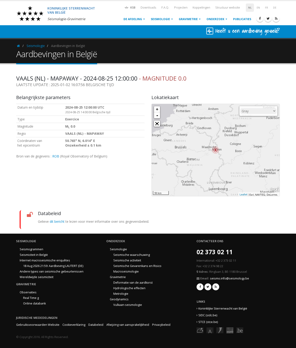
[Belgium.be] (239, 330)
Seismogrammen (31, 249)
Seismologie (160, 19)
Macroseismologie (126, 271)
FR (266, 7)
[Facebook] (259, 18)
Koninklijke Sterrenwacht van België (222, 308)
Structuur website (227, 7)
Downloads (148, 7)
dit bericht (57, 221)
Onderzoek (215, 19)
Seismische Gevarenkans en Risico (137, 266)
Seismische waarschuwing (131, 255)
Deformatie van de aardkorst (133, 283)
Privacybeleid (161, 325)
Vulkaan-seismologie (127, 305)
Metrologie (120, 294)
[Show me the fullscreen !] (157, 124)
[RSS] (276, 18)
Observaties (28, 292)
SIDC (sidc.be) (207, 315)
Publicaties (242, 19)
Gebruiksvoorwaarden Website (37, 325)
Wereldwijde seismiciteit (36, 277)
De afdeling (132, 19)
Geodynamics (119, 299)
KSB (133, 7)
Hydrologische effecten (129, 288)
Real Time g (31, 298)
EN (258, 7)
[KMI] (219, 330)
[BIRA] (210, 330)
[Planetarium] (200, 330)
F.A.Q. (165, 7)
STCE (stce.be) (208, 322)
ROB (55, 156)
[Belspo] (229, 330)
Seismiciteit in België (34, 255)
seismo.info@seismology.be (229, 278)
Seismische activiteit (127, 260)
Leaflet (243, 194)
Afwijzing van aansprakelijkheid (127, 325)
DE (274, 7)
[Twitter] (268, 18)
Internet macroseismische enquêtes (45, 260)
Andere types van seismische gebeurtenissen (51, 271)
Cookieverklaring (73, 325)
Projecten (181, 7)
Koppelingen (201, 7)
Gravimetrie (188, 19)
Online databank (34, 303)
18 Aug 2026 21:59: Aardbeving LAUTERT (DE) (53, 266)
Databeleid (95, 325)
